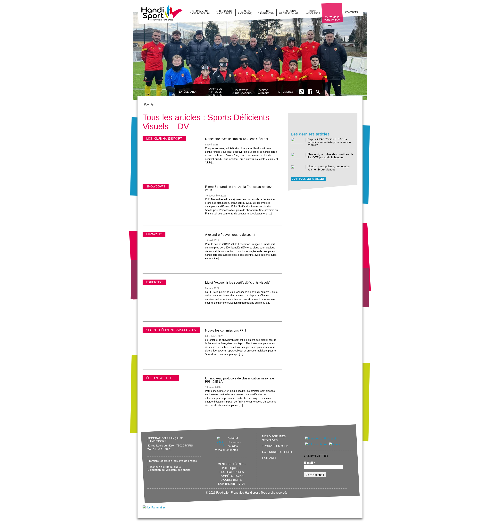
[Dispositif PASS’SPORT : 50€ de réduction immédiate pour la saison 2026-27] (298, 140)
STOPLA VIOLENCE (312, 12)
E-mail (309, 462)
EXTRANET (269, 457)
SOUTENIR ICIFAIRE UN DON (332, 18)
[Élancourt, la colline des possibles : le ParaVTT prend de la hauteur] (298, 155)
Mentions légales (231, 464)
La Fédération (188, 92)
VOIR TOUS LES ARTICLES (308, 178)
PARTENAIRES (285, 92)
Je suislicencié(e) (245, 12)
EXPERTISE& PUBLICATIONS (242, 92)
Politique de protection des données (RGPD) (232, 471)
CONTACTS (351, 12)
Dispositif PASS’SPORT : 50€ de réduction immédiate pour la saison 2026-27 (329, 142)
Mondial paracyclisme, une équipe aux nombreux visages (328, 168)
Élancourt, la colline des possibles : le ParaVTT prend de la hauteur (330, 156)
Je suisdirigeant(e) (266, 12)
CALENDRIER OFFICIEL (277, 452)
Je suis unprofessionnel (289, 12)
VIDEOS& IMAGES (263, 92)
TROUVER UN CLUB (275, 446)
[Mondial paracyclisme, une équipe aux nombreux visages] (298, 167)
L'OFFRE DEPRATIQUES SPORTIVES (215, 91)
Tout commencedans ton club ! (199, 12)
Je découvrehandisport (224, 12)
